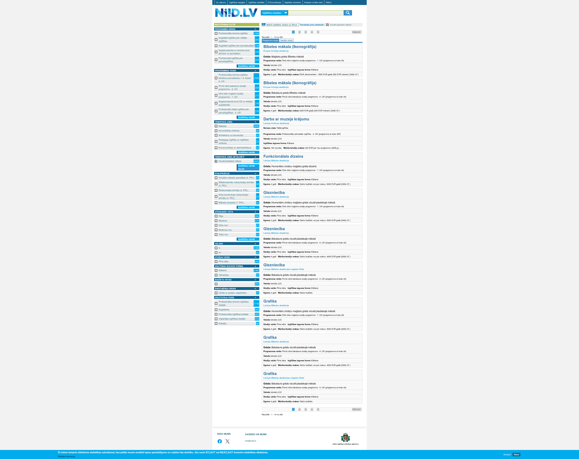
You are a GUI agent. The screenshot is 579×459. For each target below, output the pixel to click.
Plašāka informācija (66, 456)
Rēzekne (223, 220)
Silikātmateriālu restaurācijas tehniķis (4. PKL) (236, 184)
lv (219, 247)
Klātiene (222, 270)
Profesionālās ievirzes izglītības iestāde (234, 303)
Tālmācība (224, 274)
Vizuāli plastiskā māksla (230, 161)
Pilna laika (223, 261)
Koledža (222, 323)
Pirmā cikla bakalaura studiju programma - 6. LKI (232, 87)
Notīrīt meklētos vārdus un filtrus (281, 24)
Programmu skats (270, 40)
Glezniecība (274, 192)
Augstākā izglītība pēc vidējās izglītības (233, 39)
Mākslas (222, 126)
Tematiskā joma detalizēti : (312, 24)
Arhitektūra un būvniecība (231, 135)
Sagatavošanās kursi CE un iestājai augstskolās (236, 103)
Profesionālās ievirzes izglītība (233, 33)
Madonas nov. (225, 229)
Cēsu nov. (223, 225)
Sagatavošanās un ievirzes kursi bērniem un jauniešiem (234, 52)
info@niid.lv (250, 440)
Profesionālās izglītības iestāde (233, 314)
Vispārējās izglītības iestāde (232, 318)
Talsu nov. (223, 234)
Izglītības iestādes (256, 2)
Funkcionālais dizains (283, 156)
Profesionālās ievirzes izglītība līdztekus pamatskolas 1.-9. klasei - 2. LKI (235, 78)
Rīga (221, 215)
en (220, 252)
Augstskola (224, 309)
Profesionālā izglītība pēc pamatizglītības (231, 60)
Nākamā (356, 32)
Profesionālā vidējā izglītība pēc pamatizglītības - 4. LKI (234, 111)
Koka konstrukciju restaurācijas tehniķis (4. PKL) (233, 196)
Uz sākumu (221, 2)
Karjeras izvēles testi (313, 2)
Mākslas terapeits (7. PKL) (231, 202)
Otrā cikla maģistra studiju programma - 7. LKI (231, 95)
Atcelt (241, 168)
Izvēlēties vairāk (246, 65)
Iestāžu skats (287, 40)
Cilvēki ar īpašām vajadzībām (233, 292)
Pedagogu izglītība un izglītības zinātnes (234, 141)
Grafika (270, 301)
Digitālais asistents (293, 2)
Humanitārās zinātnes (229, 130)
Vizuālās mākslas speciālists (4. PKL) (236, 177)
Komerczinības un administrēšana (235, 147)
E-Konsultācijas (274, 2)
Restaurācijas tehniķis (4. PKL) (233, 190)
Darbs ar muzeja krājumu (286, 119)
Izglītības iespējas (237, 2)
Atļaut (516, 454)
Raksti (328, 2)
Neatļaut (507, 454)
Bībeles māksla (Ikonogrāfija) (289, 46)
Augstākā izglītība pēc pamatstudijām (236, 45)
